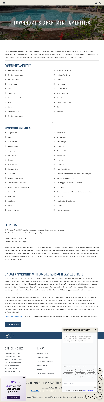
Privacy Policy (42, 365)
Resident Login (42, 353)
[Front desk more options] (100, 396)
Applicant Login (43, 357)
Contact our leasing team (14, 316)
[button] (96, 3)
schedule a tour (13, 324)
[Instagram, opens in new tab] (11, 336)
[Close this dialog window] (95, 330)
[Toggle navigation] (4, 3)
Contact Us (41, 369)
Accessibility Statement (45, 373)
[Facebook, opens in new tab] (7, 336)
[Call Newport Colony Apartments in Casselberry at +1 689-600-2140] (100, 3)
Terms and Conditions (45, 361)
